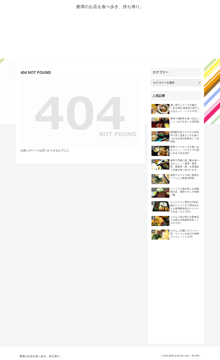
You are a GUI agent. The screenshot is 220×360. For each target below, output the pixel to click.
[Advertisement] (110, 38)
